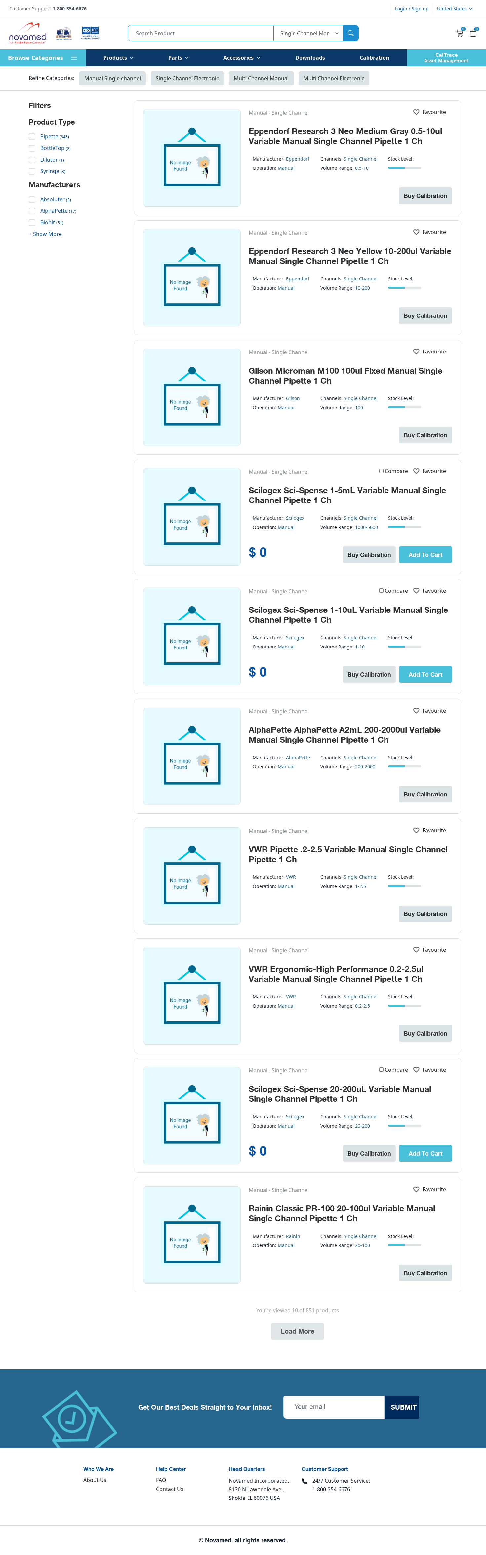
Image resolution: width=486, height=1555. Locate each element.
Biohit (51, 222)
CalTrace (446, 57)
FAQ (161, 1480)
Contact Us (169, 1489)
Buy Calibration (425, 195)
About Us (94, 1480)
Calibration (374, 57)
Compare (396, 471)
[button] (455, 8)
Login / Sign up (412, 8)
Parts (175, 57)
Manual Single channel (112, 78)
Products (115, 57)
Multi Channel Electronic (334, 78)
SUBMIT (404, 1407)
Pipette (54, 136)
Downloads (310, 57)
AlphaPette (58, 211)
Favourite (434, 112)
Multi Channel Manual (261, 78)
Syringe (52, 171)
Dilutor (52, 160)
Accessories (238, 57)
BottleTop (55, 148)
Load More (297, 1331)
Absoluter (55, 199)
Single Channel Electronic (187, 78)
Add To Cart (425, 554)
